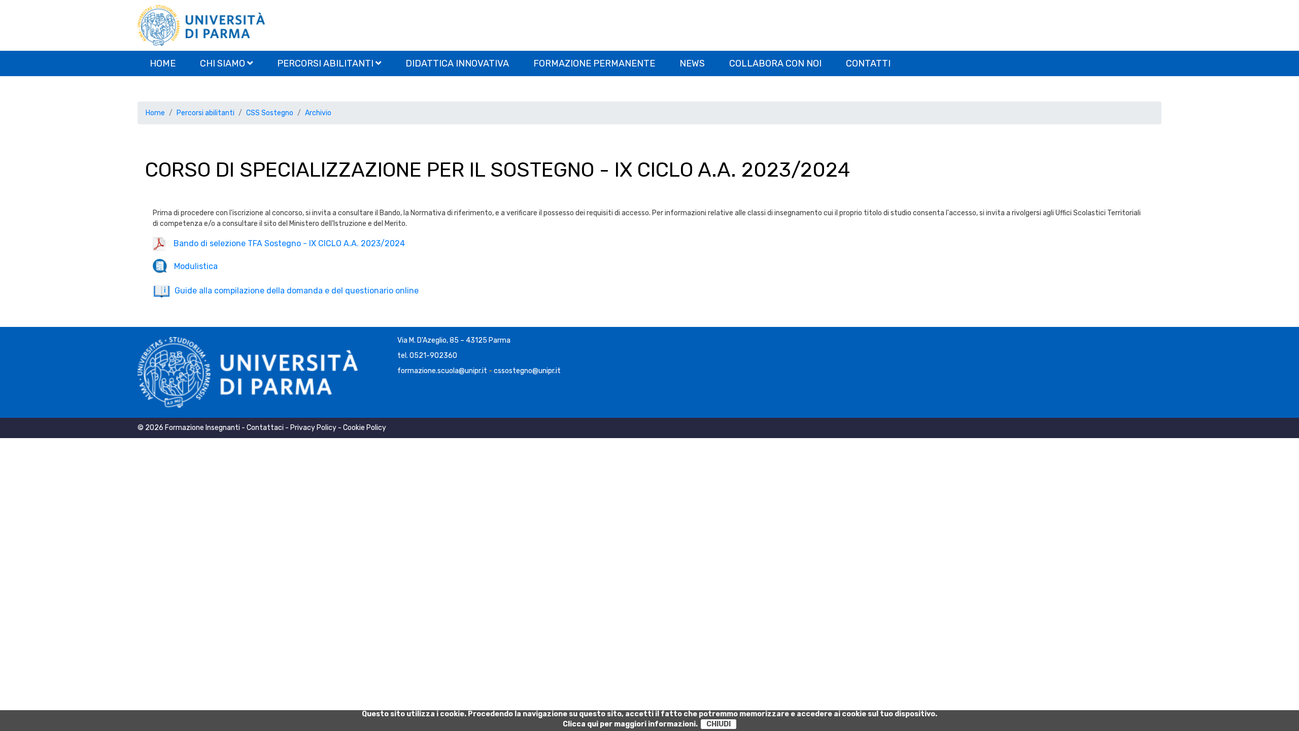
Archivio (318, 113)
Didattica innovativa (457, 63)
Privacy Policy (313, 427)
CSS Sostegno (269, 113)
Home (163, 63)
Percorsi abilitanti (326, 63)
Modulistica (193, 266)
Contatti (868, 63)
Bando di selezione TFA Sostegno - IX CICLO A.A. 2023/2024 (285, 243)
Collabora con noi (775, 63)
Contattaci (265, 427)
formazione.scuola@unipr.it (442, 371)
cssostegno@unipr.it (527, 371)
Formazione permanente (594, 63)
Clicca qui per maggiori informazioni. (630, 724)
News (692, 63)
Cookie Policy (364, 427)
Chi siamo (223, 63)
